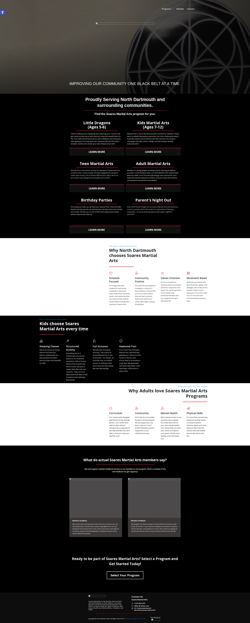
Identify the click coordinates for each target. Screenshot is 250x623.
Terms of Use (141, 619)
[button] (2, 12)
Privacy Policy (130, 619)
